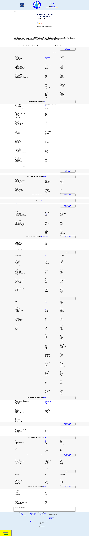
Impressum (50, 518)
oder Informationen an (67, 49)
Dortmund (46, 303)
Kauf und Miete (32, 520)
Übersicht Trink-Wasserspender (33, 513)
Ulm (45, 59)
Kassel (45, 210)
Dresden (46, 441)
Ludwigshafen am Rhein (48, 401)
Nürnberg (46, 106)
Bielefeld (46, 307)
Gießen (46, 214)
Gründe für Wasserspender (23, 515)
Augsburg (46, 107)
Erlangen (46, 111)
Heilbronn (46, 60)
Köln (45, 301)
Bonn (45, 308)
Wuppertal (46, 306)
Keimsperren (31, 521)
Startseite (21, 513)
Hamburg (40, 200)
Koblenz (46, 403)
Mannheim (46, 56)
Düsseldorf (46, 302)
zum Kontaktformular (51, 517)
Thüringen (44, 486)
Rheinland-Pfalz (45, 397)
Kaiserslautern (46, 404)
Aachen (46, 312)
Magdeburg (46, 458)
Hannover (46, 255)
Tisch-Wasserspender (32, 514)
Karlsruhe (46, 55)
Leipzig (46, 440)
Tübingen (46, 64)
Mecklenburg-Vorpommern (44, 236)
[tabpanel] (37, 4)
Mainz (45, 400)
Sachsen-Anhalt (44, 454)
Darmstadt (46, 211)
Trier (45, 402)
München (46, 105)
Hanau (45, 213)
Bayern (44, 101)
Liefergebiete (21, 514)
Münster (46, 309)
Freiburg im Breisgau (47, 57)
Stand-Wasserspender (32, 515)
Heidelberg (46, 58)
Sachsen (45, 437)
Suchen (57, 7)
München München (17, 143)
